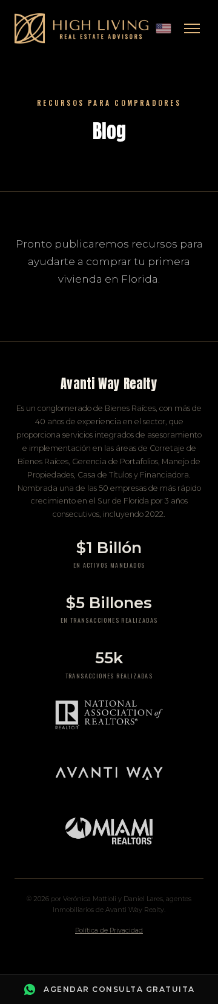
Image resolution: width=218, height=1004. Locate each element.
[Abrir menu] (191, 28)
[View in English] (163, 28)
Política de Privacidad (109, 930)
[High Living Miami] (81, 28)
